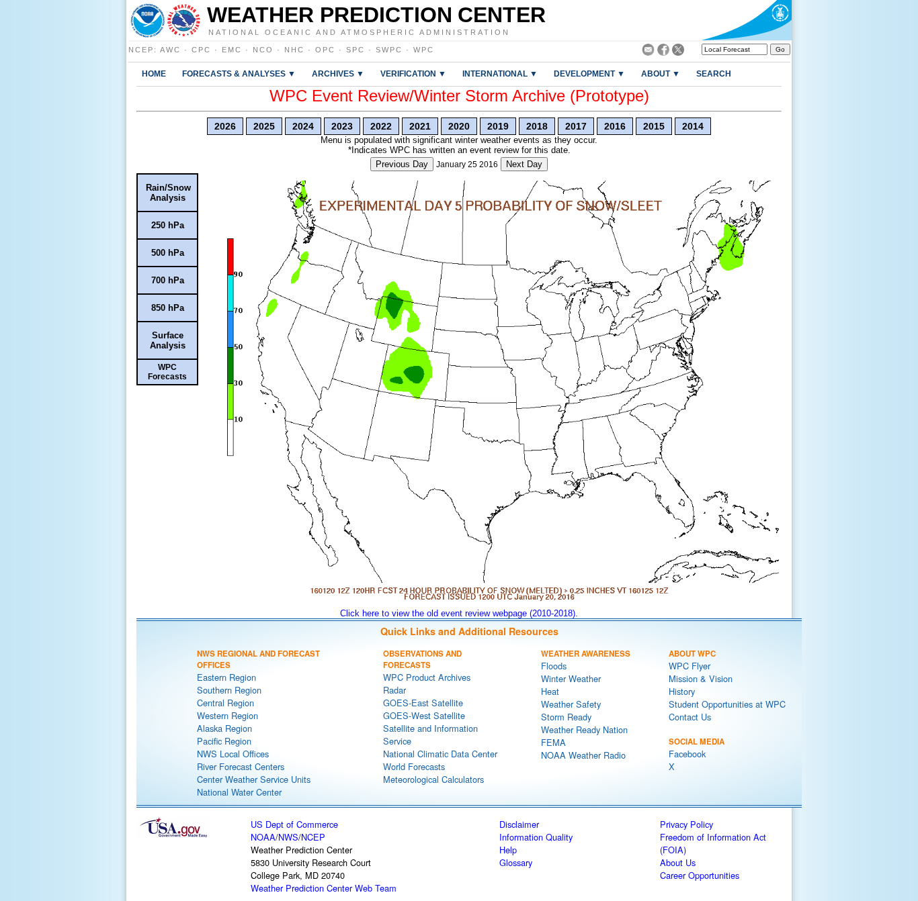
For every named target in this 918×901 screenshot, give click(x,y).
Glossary (515, 862)
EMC (232, 50)
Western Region (227, 715)
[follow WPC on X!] (678, 52)
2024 (303, 126)
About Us (678, 862)
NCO (263, 50)
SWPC (389, 50)
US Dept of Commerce (294, 824)
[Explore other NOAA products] (148, 20)
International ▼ (500, 73)
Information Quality (536, 837)
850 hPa (167, 308)
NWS (288, 837)
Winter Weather (571, 678)
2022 (381, 126)
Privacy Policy (686, 824)
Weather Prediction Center (376, 15)
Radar (394, 689)
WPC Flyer (689, 665)
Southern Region (229, 689)
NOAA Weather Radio (583, 755)
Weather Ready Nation (584, 729)
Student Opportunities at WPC (727, 704)
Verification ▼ (413, 73)
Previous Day (402, 164)
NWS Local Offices (233, 753)
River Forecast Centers (240, 766)
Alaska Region (224, 728)
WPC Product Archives (426, 677)
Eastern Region (226, 677)
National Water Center (239, 792)
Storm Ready (566, 716)
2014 (693, 126)
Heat (550, 691)
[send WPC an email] (648, 52)
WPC (423, 50)
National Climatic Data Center (440, 753)
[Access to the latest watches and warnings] (184, 20)
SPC (355, 50)
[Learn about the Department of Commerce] (746, 20)
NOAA (263, 837)
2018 (537, 126)
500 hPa (167, 253)
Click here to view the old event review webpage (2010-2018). (459, 613)
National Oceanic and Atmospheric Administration (359, 31)
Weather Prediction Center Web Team (324, 888)
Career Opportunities (699, 875)
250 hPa (167, 225)
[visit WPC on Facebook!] (663, 52)
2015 (654, 126)
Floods (554, 665)
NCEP (141, 50)
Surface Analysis (167, 340)
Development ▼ (589, 73)
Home (154, 73)
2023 (342, 126)
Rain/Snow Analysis (168, 193)
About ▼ (660, 73)
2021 (420, 126)
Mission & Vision (701, 678)
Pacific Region (224, 740)
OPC (325, 50)
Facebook (687, 753)
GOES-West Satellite (424, 715)
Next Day (524, 164)
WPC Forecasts (167, 372)
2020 (459, 126)
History (682, 691)
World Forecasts (414, 766)
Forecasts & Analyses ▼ (239, 73)
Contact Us (690, 716)
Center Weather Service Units (253, 779)
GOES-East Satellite (423, 702)
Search (713, 73)
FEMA (553, 742)
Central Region (225, 702)
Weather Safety (571, 704)
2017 (576, 126)
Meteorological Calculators (433, 779)
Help (508, 849)
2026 (225, 126)
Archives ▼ (338, 73)
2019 (498, 126)
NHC (294, 50)
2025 (264, 126)
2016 (615, 126)
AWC (170, 50)
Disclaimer (519, 824)
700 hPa (167, 280)
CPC (201, 50)
